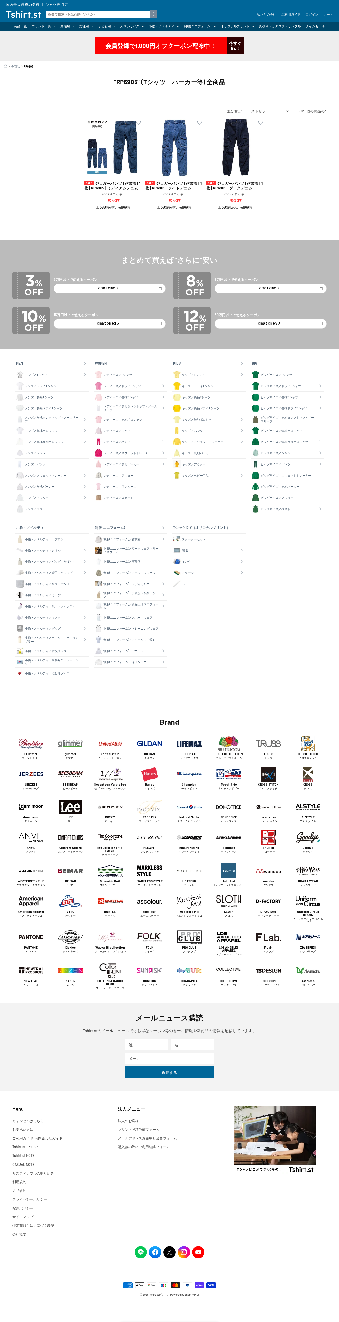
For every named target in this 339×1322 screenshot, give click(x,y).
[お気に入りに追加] (138, 123)
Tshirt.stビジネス (159, 1294)
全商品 (15, 66)
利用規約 (19, 1182)
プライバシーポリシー (29, 1199)
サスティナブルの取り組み (33, 1173)
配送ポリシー (22, 1208)
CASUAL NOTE (23, 1164)
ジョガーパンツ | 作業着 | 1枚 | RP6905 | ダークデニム (234, 185)
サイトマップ (22, 1217)
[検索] (153, 14)
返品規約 (19, 1190)
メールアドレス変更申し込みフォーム (147, 1138)
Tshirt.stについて (25, 1147)
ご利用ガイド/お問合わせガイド (37, 1138)
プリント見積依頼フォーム (139, 1129)
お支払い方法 (22, 1129)
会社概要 (19, 1234)
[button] (43, 26)
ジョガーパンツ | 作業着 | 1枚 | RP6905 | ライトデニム (173, 185)
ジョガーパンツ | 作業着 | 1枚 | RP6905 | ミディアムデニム (112, 185)
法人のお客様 (128, 1121)
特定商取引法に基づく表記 (33, 1225)
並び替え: (235, 111)
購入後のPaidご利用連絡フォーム (144, 1147)
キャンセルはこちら (28, 1121)
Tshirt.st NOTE (23, 1155)
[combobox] (101, 14)
